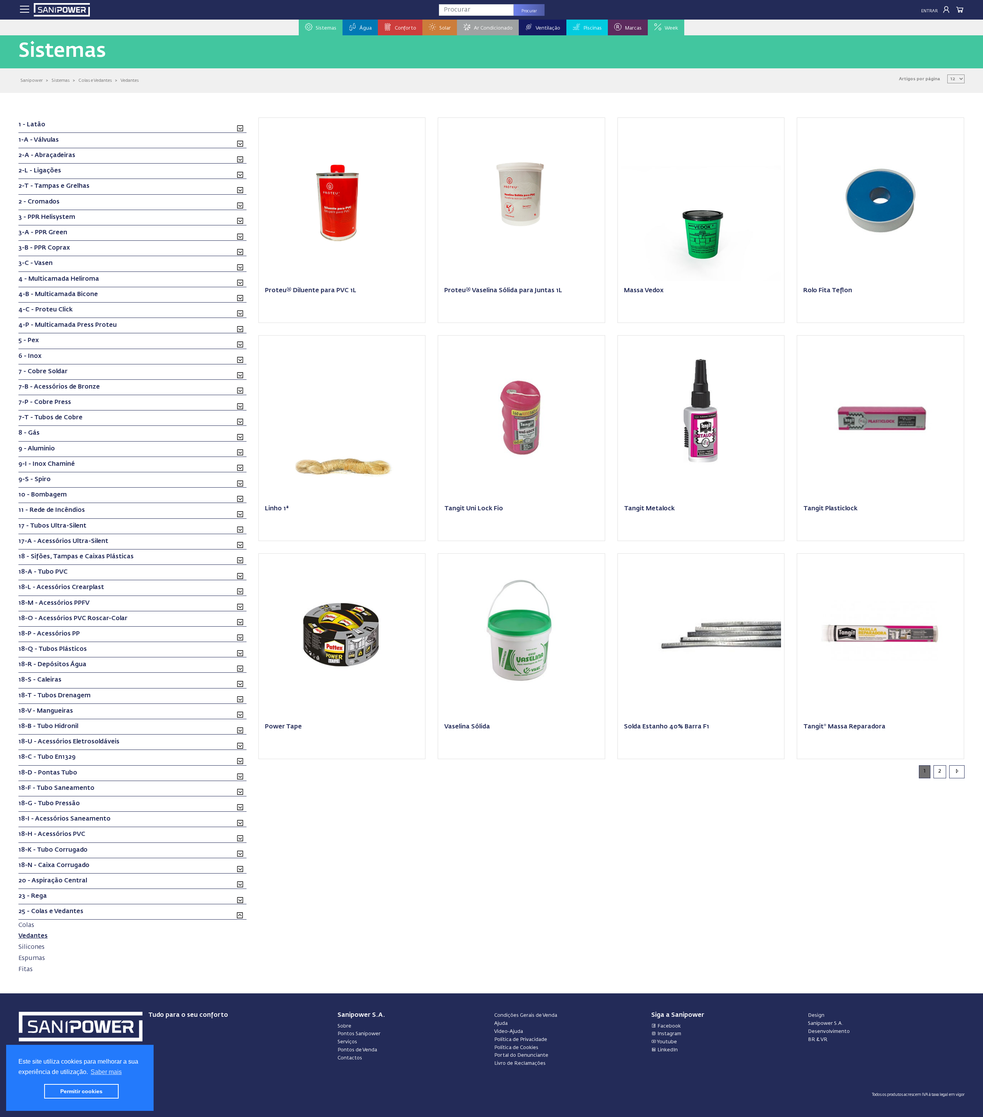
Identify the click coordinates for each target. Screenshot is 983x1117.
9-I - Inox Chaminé (46, 464)
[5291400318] (880, 418)
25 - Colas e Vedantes (50, 911)
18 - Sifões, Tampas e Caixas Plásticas (76, 557)
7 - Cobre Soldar (43, 372)
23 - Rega (32, 896)
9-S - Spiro (34, 480)
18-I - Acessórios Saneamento (64, 819)
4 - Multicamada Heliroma (58, 279)
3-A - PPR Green (42, 233)
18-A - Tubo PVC (43, 572)
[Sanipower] (62, 10)
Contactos (350, 1058)
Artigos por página (919, 79)
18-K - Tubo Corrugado (53, 850)
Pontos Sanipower (359, 1033)
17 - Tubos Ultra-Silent (52, 526)
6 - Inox (29, 356)
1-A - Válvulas (38, 140)
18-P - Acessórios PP (49, 634)
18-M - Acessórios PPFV (53, 603)
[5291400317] (701, 418)
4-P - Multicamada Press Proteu (67, 325)
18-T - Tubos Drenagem (54, 696)
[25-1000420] (521, 200)
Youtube (666, 1041)
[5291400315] (342, 636)
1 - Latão (31, 125)
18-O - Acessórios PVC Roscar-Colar (72, 619)
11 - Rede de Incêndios (51, 510)
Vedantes (130, 80)
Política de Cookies (516, 1047)
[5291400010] (521, 636)
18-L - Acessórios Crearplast (61, 587)
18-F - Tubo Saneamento (56, 788)
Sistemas (60, 80)
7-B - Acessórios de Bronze (59, 387)
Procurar (529, 11)
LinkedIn (667, 1049)
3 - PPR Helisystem (46, 217)
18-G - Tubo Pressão (49, 804)
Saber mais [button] (106, 1072)
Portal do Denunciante (521, 1055)
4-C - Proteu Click (45, 310)
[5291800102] (342, 418)
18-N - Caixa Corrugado (53, 865)
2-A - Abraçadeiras (46, 155)
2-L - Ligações (39, 171)
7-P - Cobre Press (44, 402)
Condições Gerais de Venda (525, 1015)
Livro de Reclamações (520, 1063)
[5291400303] (521, 418)
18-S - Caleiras (39, 680)
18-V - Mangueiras (45, 711)
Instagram (668, 1033)
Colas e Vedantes (95, 80)
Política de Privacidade (520, 1039)
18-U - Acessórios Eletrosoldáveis (68, 742)
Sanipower (31, 80)
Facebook (668, 1026)
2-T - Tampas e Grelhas (53, 186)
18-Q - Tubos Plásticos (52, 649)
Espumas (31, 958)
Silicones (31, 947)
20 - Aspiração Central (52, 881)
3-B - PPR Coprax (44, 248)
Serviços (347, 1041)
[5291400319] (880, 636)
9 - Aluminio (36, 449)
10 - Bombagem (42, 495)
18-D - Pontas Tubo (47, 773)
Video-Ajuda (508, 1031)
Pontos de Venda (357, 1049)
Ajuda (501, 1023)
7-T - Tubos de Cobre (50, 418)
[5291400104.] (701, 200)
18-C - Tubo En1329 (47, 757)
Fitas (25, 969)
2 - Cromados (39, 202)
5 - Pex (28, 341)
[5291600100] (880, 200)
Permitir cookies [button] (81, 1091)
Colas (26, 925)
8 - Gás (29, 433)
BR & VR (817, 1039)
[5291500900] (701, 636)
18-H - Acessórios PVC (51, 834)
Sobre (344, 1026)
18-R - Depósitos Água (52, 665)
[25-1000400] (342, 200)
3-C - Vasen (35, 263)
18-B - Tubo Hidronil (48, 726)
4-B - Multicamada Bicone (58, 294)
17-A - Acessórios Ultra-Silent (63, 541)
